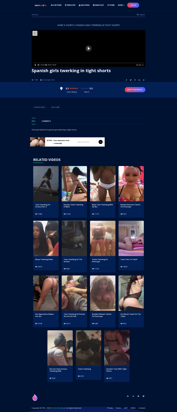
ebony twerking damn (44, 259)
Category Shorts (39, 107)
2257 (126, 408)
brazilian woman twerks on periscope (101, 315)
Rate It (86, 92)
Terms (118, 408)
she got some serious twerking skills (58, 370)
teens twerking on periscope (100, 260)
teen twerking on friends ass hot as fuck (74, 315)
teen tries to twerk (129, 259)
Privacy (110, 408)
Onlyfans (85, 5)
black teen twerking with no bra (102, 206)
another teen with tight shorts (116, 370)
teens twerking (84, 369)
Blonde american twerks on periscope (130, 206)
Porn (112, 5)
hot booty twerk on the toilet (131, 315)
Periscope (70, 5)
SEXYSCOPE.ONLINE (58, 408)
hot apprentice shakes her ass (44, 315)
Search (142, 15)
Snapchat (99, 5)
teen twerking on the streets (73, 260)
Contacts (142, 408)
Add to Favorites (135, 90)
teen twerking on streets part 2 (42, 206)
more (120, 5)
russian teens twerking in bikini (73, 206)
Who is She (54, 107)
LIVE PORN (57, 5)
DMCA (133, 408)
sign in (133, 5)
